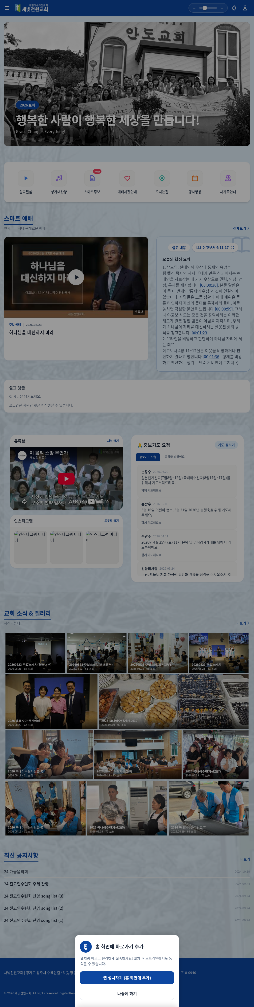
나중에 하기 (127, 993)
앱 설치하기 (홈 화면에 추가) (127, 978)
